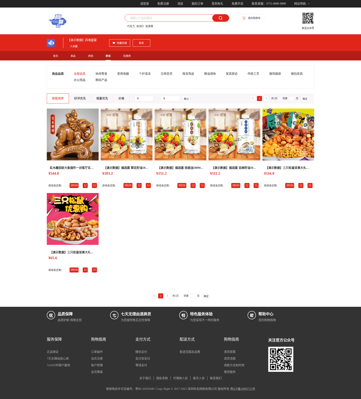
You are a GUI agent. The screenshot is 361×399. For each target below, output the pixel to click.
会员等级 (97, 371)
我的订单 (197, 3)
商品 (73, 56)
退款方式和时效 (234, 365)
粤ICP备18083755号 (242, 388)
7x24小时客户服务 (58, 365)
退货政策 (230, 351)
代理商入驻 (180, 378)
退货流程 (230, 358)
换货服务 (230, 371)
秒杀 (108, 56)
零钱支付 (141, 365)
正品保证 (52, 351)
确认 (186, 98)
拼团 (90, 56)
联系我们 (216, 378)
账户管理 (97, 365)
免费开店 (237, 3)
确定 (305, 98)
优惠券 (127, 56)
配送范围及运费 (190, 351)
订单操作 (97, 351)
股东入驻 (199, 378)
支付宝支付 (142, 358)
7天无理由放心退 (58, 358)
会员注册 (97, 358)
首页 (55, 56)
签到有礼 (217, 3)
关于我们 (145, 378)
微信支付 (141, 351)
